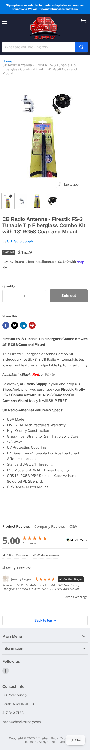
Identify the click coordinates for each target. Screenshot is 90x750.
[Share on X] (14, 325)
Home (7, 61)
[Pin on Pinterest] (32, 325)
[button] (8, 201)
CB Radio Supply (20, 241)
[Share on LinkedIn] (23, 325)
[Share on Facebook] (5, 325)
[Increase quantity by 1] (40, 296)
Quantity (8, 286)
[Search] (81, 47)
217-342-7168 (13, 713)
